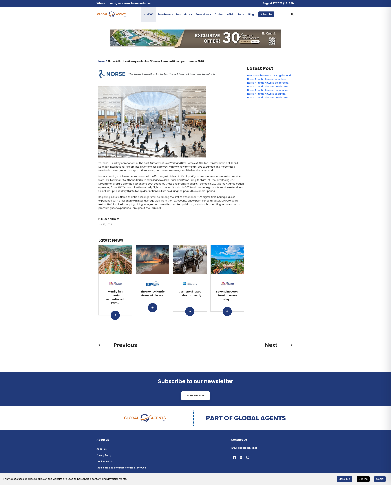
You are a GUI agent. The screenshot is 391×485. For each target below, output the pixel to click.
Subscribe (266, 14)
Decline (363, 479)
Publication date (108, 219)
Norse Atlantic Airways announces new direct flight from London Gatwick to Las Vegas (267, 90)
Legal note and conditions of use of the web (121, 467)
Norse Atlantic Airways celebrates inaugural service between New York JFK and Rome (269, 97)
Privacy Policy (104, 455)
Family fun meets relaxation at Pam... (115, 297)
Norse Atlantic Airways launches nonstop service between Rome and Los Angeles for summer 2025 (269, 79)
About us (102, 448)
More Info (344, 479)
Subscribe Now (195, 395)
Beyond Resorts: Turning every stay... (227, 295)
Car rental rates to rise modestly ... (189, 295)
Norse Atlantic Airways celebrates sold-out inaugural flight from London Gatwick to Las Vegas (269, 83)
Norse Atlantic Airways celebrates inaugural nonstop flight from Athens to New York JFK (269, 86)
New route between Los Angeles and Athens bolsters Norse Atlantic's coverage (269, 75)
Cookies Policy (105, 461)
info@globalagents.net (244, 447)
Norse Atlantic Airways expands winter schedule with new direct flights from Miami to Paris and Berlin (269, 94)
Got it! (380, 479)
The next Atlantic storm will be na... (153, 293)
